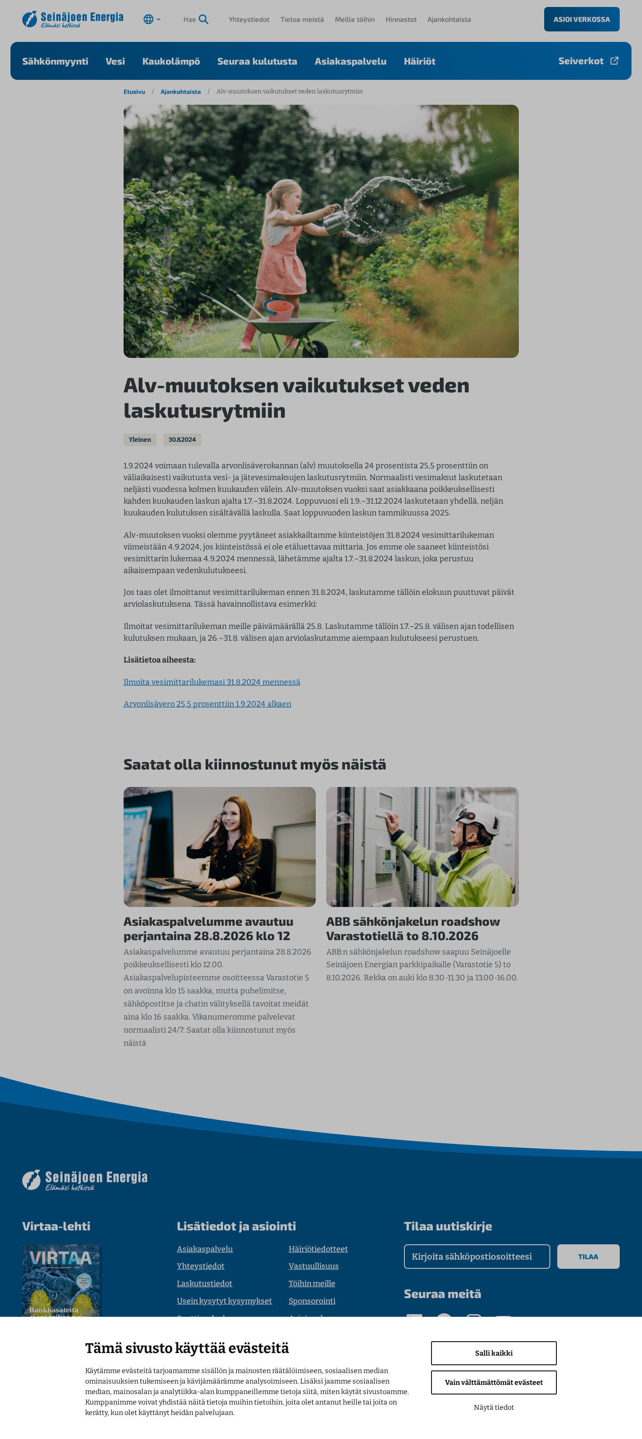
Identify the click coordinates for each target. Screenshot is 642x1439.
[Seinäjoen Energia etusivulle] (72, 19)
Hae (189, 19)
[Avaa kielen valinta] (152, 19)
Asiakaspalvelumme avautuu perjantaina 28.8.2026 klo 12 (208, 928)
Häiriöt (419, 60)
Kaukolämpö (171, 60)
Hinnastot (401, 19)
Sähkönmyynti (55, 60)
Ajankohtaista (449, 19)
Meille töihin (355, 19)
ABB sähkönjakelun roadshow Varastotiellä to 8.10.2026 (413, 928)
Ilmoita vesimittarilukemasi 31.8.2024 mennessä (212, 682)
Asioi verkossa (582, 19)
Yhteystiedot (249, 19)
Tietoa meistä (302, 19)
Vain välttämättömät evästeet (494, 1382)
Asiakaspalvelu (351, 60)
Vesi (115, 60)
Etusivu (134, 91)
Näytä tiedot (494, 1407)
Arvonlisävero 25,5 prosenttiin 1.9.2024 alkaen (207, 704)
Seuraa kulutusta (257, 60)
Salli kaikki (494, 1353)
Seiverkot (581, 60)
